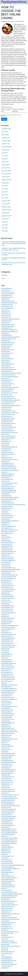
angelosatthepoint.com (7, 728)
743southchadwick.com (7, 414)
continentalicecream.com (8, 589)
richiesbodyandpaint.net (8, 293)
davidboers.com (5, 775)
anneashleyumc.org (6, 814)
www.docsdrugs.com (7, 823)
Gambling (9, 107)
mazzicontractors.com (7, 876)
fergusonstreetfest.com (7, 906)
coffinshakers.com (6, 632)
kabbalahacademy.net (7, 476)
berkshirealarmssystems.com (9, 447)
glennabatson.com (6, 582)
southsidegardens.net (7, 872)
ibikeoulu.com (5, 631)
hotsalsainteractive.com (8, 301)
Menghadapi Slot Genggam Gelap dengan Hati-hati (13, 258)
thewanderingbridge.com (8, 638)
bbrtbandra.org (5, 348)
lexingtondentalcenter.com (8, 492)
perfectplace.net (5, 519)
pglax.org (3, 683)
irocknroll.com (5, 434)
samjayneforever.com (7, 908)
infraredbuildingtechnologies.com (10, 400)
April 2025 (5, 131)
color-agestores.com (7, 533)
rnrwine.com (4, 939)
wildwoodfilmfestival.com (8, 375)
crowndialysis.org (6, 495)
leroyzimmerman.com (7, 933)
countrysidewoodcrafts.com (9, 330)
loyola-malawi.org (6, 537)
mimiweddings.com (6, 959)
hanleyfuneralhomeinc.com (8, 466)
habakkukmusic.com (7, 784)
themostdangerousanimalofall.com (11, 569)
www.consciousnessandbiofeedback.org (12, 865)
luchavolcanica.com (6, 703)
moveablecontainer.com (8, 384)
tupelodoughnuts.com (7, 463)
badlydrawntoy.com (6, 780)
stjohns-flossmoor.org (7, 694)
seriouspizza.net (5, 744)
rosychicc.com (5, 539)
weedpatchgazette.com (7, 454)
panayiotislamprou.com (7, 367)
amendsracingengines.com (8, 809)
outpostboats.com (6, 540)
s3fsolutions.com (6, 409)
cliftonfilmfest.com (6, 425)
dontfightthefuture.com (7, 420)
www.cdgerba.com (6, 890)
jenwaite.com (5, 930)
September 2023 (6, 180)
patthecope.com (5, 740)
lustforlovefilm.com (6, 602)
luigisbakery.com (6, 849)
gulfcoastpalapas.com (7, 760)
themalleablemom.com (7, 640)
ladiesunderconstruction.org (9, 393)
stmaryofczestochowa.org (8, 634)
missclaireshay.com (6, 288)
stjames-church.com (7, 620)
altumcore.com (5, 748)
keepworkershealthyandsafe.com (10, 337)
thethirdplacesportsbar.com (9, 877)
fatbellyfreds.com (6, 883)
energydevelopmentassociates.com (11, 405)
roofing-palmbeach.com (8, 418)
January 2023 (6, 204)
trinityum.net (4, 874)
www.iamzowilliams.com (8, 867)
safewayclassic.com (6, 328)
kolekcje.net (4, 512)
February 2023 (6, 201)
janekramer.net (5, 649)
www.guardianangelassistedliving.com (12, 894)
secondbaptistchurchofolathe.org (10, 946)
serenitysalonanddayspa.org (9, 302)
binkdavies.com (5, 593)
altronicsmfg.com (6, 315)
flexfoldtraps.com (6, 807)
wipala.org (4, 535)
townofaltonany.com (7, 681)
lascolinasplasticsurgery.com (9, 832)
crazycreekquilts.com (7, 591)
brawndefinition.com (7, 587)
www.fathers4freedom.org (8, 796)
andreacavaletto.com (7, 528)
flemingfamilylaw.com (7, 937)
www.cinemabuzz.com (7, 856)
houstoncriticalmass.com (8, 567)
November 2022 (6, 210)
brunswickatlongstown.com (9, 645)
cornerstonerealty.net (7, 863)
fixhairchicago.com (6, 735)
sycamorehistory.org (7, 861)
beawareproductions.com (8, 627)
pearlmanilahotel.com (7, 353)
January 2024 (6, 168)
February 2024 (6, 165)
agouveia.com (5, 944)
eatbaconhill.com (6, 317)
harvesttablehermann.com (8, 402)
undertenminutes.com (7, 308)
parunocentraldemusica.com (9, 892)
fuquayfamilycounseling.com (9, 942)
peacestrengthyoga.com (8, 804)
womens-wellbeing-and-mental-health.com (13, 504)
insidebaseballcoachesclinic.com (10, 913)
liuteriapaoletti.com (6, 686)
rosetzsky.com (5, 614)
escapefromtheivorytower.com (9, 412)
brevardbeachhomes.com (8, 411)
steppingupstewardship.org (9, 843)
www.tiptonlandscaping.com (9, 841)
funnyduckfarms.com (7, 928)
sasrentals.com (5, 481)
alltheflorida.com (6, 912)
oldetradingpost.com (7, 391)
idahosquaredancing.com (8, 438)
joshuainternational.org (7, 789)
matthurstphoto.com (7, 910)
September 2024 (6, 146)
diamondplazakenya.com (8, 897)
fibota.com (4, 888)
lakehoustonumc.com (7, 782)
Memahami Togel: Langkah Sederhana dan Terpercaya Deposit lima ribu (14, 249)
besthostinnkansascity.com (8, 960)
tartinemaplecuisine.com (8, 647)
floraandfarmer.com (6, 407)
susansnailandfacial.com (8, 791)
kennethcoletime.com (7, 641)
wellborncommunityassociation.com (11, 373)
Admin (22, 21)
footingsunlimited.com (7, 820)
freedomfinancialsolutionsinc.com (10, 805)
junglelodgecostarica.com (8, 663)
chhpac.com (4, 950)
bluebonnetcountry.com (7, 349)
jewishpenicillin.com (6, 501)
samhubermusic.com (7, 966)
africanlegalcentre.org (7, 607)
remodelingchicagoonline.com (9, 838)
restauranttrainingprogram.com (10, 497)
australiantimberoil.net (7, 396)
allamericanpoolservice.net (8, 499)
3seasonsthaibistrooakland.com (10, 521)
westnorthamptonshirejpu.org (9, 376)
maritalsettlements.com (7, 676)
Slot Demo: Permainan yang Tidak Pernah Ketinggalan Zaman (13, 263)
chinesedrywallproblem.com (9, 690)
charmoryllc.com (6, 564)
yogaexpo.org (5, 524)
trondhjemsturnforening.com (9, 895)
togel (3, 278)
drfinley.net (4, 935)
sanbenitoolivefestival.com (8, 551)
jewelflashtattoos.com (7, 344)
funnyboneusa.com (6, 695)
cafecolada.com (5, 555)
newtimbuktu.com (6, 313)
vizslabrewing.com (6, 448)
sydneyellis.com (5, 494)
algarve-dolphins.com (7, 668)
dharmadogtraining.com (8, 951)
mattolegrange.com (6, 661)
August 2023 (5, 183)
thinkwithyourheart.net (7, 430)
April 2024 (5, 159)
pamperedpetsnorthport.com (9, 459)
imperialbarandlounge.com (8, 427)
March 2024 (5, 162)
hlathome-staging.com (7, 488)
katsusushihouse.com (7, 609)
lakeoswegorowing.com (8, 941)
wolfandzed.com (6, 852)
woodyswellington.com (7, 881)
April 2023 (5, 195)
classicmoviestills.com (7, 553)
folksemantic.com (6, 441)
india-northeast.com (7, 416)
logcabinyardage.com (7, 773)
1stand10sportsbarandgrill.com (10, 470)
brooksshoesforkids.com (8, 753)
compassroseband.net (7, 746)
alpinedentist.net (5, 362)
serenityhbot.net (5, 787)
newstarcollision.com (7, 479)
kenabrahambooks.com (7, 596)
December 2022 (6, 207)
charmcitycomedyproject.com (9, 625)
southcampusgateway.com (8, 369)
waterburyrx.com (6, 724)
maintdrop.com (5, 355)
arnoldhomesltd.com (7, 421)
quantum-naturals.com (7, 903)
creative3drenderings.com (8, 769)
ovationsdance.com (6, 508)
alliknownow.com (6, 573)
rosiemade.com (5, 461)
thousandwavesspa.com (8, 713)
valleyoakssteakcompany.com (9, 731)
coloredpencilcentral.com (8, 423)
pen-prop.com (5, 793)
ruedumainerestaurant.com (8, 612)
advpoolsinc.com (6, 726)
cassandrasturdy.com (7, 549)
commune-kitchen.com (7, 598)
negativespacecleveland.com (9, 685)
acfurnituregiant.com (7, 306)
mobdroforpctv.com (6, 548)
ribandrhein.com (5, 510)
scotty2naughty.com (7, 622)
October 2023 (6, 177)
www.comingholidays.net (8, 560)
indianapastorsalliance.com (8, 730)
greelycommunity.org (7, 611)
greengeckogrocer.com (7, 486)
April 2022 (5, 231)
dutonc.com (4, 658)
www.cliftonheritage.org (8, 834)
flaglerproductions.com (7, 585)
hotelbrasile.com (5, 378)
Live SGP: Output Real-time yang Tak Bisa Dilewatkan (13, 254)
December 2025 (6, 128)
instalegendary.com (6, 335)
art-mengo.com (5, 652)
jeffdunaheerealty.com (7, 802)
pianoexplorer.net (6, 870)
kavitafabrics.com (6, 701)
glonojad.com (5, 616)
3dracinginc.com (6, 566)
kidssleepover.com (6, 321)
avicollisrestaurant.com (7, 719)
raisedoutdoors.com (6, 429)
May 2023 (4, 192)
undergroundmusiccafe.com (9, 964)
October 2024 (6, 143)
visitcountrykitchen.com (8, 667)
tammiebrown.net (6, 656)
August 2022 (5, 219)
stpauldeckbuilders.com (8, 818)
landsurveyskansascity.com (9, 816)
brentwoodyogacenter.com (8, 840)
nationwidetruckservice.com (9, 706)
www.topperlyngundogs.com (9, 798)
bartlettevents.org (6, 382)
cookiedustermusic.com (8, 697)
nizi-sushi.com (5, 650)
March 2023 (5, 198)
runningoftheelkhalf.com (8, 800)
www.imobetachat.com (7, 777)
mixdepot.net (5, 858)
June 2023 (5, 189)
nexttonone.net (5, 786)
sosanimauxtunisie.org (7, 358)
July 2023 (4, 186)
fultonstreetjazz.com (7, 380)
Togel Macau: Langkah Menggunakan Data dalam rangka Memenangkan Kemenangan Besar (14, 243)
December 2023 (6, 171)
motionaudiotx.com (6, 953)
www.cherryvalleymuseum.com (10, 387)
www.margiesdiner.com (7, 825)
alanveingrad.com (6, 670)
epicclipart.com (5, 351)
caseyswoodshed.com (7, 733)
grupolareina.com (6, 385)
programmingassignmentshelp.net (10, 319)
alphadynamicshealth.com (8, 923)
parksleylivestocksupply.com (9, 530)
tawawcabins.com (6, 439)
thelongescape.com (6, 659)
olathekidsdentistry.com (8, 465)
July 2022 (4, 222)
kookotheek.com (6, 366)
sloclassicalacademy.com (8, 578)
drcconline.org (5, 721)
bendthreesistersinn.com (8, 692)
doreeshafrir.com (6, 623)
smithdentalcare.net (6, 962)
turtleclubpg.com (6, 708)
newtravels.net (5, 322)
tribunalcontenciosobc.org (8, 576)
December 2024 (6, 140)
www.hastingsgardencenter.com (10, 868)
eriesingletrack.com (6, 457)
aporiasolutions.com (7, 757)
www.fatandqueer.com (7, 813)
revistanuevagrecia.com (8, 618)
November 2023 (6, 174)
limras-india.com (5, 290)
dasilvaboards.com (6, 580)
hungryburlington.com (7, 643)
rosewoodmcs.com (6, 859)
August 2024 (5, 150)
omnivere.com (5, 310)
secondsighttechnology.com (9, 483)
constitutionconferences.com (9, 739)
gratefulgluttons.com (7, 546)
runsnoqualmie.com (6, 822)
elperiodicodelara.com (7, 292)
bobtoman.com (5, 357)
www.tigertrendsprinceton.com (10, 795)
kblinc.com (4, 456)
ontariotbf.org (5, 333)
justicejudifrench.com (7, 636)
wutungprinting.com (6, 674)
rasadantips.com (5, 311)
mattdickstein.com (6, 778)
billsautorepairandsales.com (9, 901)
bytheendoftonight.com (7, 542)
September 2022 (6, 216)
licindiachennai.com (6, 295)
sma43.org (4, 836)
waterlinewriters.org (6, 764)
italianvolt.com (5, 445)
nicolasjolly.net (5, 603)
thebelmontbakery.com (7, 326)
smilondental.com (6, 477)
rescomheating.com (6, 957)
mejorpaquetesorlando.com (9, 468)
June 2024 (5, 156)
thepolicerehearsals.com (8, 571)
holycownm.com (5, 704)
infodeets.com (5, 299)
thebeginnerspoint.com (7, 558)
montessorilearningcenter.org (9, 904)
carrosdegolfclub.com (7, 403)
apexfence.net (5, 968)
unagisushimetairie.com (7, 342)
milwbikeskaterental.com (8, 677)
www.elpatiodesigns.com (8, 885)
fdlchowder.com (5, 827)
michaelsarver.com (6, 485)
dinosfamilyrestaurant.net (8, 398)
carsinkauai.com (5, 915)
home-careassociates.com (8, 526)
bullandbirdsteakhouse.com (9, 831)
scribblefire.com (5, 522)
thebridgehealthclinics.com (8, 762)
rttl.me (3, 955)
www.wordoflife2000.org (8, 436)
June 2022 (5, 225)
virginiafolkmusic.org (7, 506)
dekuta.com (4, 854)
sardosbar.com (5, 443)
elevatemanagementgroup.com (10, 932)
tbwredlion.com (5, 899)
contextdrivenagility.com (8, 629)
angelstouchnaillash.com (8, 474)
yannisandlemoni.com (7, 452)
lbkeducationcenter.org (7, 515)
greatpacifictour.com (7, 710)
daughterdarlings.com (7, 297)
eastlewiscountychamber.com (9, 575)
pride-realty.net (5, 921)
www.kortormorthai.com (8, 811)
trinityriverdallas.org (6, 517)
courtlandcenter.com (7, 715)
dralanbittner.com (6, 450)
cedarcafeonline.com (7, 304)
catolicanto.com (5, 513)
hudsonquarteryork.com (8, 886)
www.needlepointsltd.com (8, 829)
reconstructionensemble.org (9, 699)
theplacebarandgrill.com (8, 722)
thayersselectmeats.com (8, 755)
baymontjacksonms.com (8, 679)
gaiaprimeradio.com (6, 654)
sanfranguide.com (6, 562)
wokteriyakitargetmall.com (8, 490)
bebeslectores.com (6, 394)
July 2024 (4, 153)
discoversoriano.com (7, 557)
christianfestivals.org (7, 665)
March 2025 (5, 134)
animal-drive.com (6, 749)
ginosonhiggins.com (6, 672)
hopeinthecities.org (6, 544)
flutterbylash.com (6, 924)
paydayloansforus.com (7, 324)
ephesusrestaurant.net (7, 879)
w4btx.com (4, 472)
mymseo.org (4, 948)
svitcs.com (4, 742)
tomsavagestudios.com (7, 503)
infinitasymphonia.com (7, 605)
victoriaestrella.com (6, 712)
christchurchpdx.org (6, 594)
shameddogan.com (6, 766)
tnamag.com (4, 751)
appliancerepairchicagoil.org (9, 331)
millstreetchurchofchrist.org (9, 917)
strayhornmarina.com (7, 584)
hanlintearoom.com (6, 926)
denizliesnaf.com (6, 737)
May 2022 (4, 228)
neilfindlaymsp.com (6, 717)
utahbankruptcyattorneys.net (9, 432)
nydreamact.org (5, 340)
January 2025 (6, 137)
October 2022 (6, 213)
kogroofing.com (5, 360)
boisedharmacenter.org (7, 531)
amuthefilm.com (5, 600)
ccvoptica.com (5, 845)
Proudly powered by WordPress (14, 974)
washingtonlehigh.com (7, 847)
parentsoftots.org (6, 767)
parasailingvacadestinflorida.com (10, 919)
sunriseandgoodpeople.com (9, 688)
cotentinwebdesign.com (8, 389)
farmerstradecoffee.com (8, 771)
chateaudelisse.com (6, 371)
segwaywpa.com (6, 758)
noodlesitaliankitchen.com (8, 339)
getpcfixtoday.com (6, 346)
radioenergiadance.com (7, 364)
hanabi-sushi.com (6, 850)
